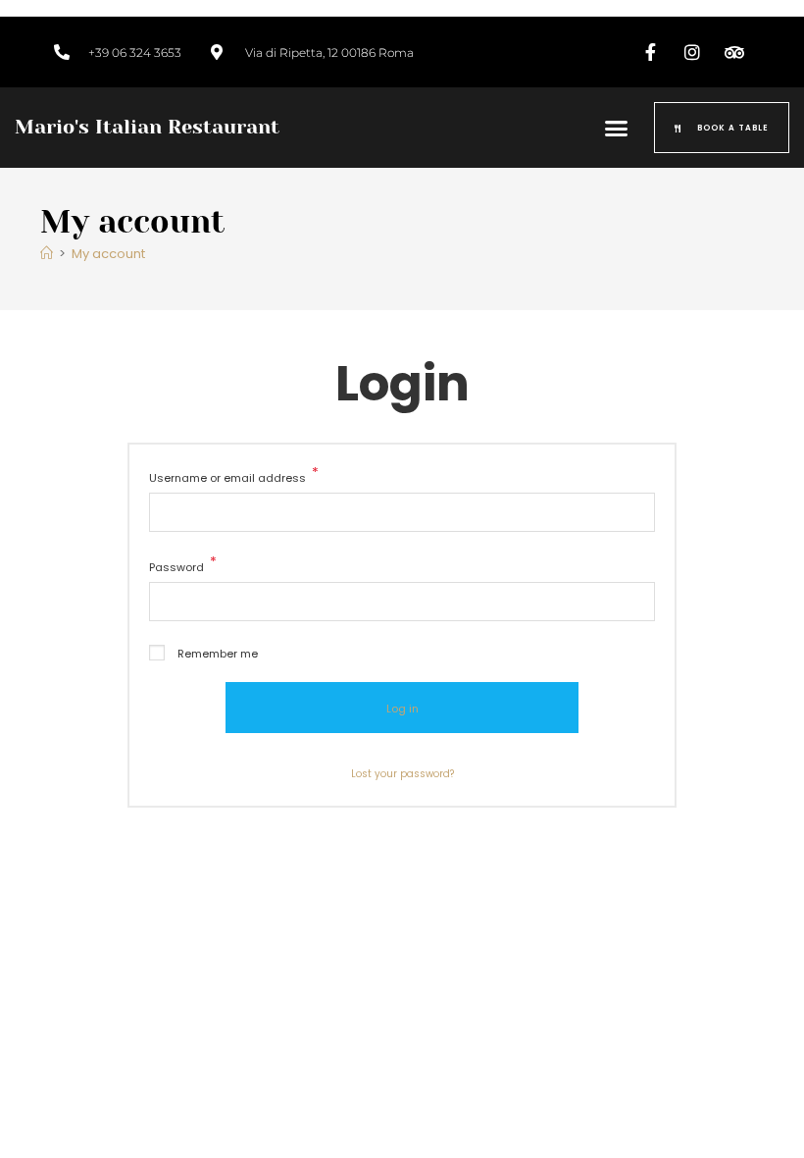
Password (183, 565)
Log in (402, 708)
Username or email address (234, 476)
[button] (616, 127)
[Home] (46, 253)
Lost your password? (402, 773)
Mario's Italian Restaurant (147, 127)
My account (108, 253)
